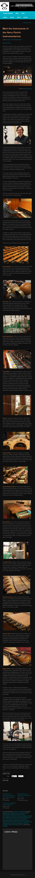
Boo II (16, 814)
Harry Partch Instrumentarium (20, 819)
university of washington (17, 823)
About (19, 17)
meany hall (15, 820)
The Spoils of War (7, 823)
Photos (5, 17)
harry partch (10, 819)
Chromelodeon (6, 816)
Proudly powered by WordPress (17, 874)
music (27, 820)
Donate (26, 17)
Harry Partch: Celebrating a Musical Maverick (9, 803)
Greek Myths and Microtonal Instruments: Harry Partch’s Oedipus (9, 795)
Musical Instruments (7, 821)
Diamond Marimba (7, 817)
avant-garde (22, 813)
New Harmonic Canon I (18, 821)
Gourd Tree (14, 817)
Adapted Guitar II (6, 813)
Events (12, 17)
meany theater (22, 820)
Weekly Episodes (8, 13)
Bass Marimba (11, 814)
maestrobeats (18, 39)
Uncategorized (21, 811)
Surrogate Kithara (28, 821)
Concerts (16, 811)
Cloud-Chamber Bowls (15, 816)
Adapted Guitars (14, 813)
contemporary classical (26, 816)
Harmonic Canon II (21, 817)
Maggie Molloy (7, 43)
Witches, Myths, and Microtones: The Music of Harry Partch (24, 795)
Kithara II (11, 820)
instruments (5, 820)
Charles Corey (21, 814)
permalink (5, 826)
